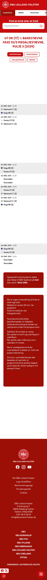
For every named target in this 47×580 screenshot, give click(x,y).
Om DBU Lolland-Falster (23, 478)
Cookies (23, 493)
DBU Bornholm (23, 536)
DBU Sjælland (23, 554)
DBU (23, 532)
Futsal (23, 558)
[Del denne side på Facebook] (2, 571)
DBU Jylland (23, 543)
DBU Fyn (23, 539)
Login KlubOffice (23, 482)
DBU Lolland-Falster (23, 550)
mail (37, 280)
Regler (32, 60)
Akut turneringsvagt (23, 486)
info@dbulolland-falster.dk (23, 517)
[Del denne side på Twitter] (6, 571)
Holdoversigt (32, 54)
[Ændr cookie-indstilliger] (4, 576)
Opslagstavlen (18, 60)
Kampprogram (15, 54)
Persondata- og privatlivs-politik (23, 565)
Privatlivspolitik (23, 489)
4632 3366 (22, 283)
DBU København (23, 547)
